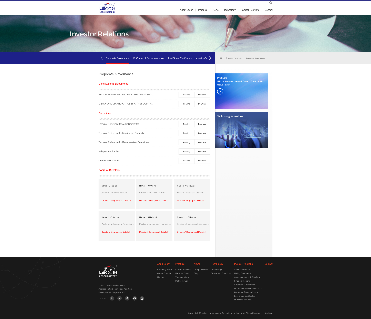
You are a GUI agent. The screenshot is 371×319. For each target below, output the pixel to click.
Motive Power (223, 85)
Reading (186, 95)
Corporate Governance (117, 58)
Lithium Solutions (225, 81)
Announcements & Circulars (247, 277)
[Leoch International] (107, 8)
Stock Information (242, 269)
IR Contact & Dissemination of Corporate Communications (148, 63)
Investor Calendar (205, 58)
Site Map (268, 313)
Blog (196, 273)
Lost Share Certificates (180, 58)
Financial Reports (242, 281)
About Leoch (186, 10)
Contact (269, 10)
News (216, 10)
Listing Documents (242, 273)
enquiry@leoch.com (116, 285)
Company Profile (164, 269)
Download (202, 95)
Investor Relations (250, 10)
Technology (230, 10)
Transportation (257, 81)
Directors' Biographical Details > (116, 200)
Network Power (242, 81)
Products (202, 10)
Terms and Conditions (221, 273)
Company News (201, 269)
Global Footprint (164, 273)
